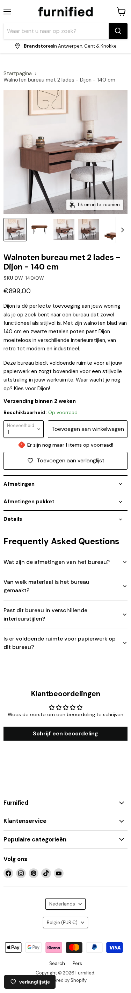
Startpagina (17, 74)
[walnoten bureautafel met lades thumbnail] (64, 229)
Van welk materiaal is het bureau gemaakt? (46, 586)
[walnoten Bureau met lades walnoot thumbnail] (15, 229)
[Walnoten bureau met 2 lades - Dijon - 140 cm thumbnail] (113, 229)
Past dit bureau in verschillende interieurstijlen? (45, 614)
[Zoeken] (118, 31)
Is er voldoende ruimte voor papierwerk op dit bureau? (59, 643)
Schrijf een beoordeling (65, 733)
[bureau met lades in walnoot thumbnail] (88, 229)
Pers (77, 963)
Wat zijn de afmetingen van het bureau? (56, 562)
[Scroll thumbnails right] (121, 230)
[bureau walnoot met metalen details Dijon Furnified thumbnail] (39, 229)
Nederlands (62, 904)
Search (57, 963)
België (62, 922)
